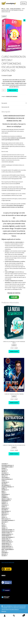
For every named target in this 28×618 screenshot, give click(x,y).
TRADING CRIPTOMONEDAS (15, 8)
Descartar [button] (4, 611)
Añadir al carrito (12, 90)
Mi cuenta (4, 615)
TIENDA (7, 8)
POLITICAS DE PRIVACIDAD (8, 562)
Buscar (14, 615)
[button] (24, 20)
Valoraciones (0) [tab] (5, 107)
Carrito (21, 615)
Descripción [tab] (4, 103)
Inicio (4, 8)
